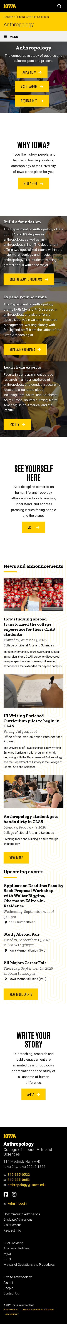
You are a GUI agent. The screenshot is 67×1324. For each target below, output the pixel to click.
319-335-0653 (19, 1180)
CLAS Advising (13, 1243)
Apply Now (30, 72)
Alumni (8, 1282)
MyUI (7, 1254)
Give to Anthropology (18, 1277)
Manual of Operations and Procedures (29, 1264)
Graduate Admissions (18, 1219)
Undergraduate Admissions (22, 1214)
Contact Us (11, 1293)
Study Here (31, 183)
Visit (31, 527)
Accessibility (12, 1314)
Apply (31, 1094)
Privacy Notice (11, 1309)
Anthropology (19, 24)
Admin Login (17, 1203)
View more (16, 857)
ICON (7, 1259)
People (8, 1288)
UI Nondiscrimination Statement (38, 1309)
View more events (20, 994)
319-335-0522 (19, 1175)
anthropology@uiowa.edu (27, 1185)
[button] (59, 6)
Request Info (29, 100)
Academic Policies (16, 1248)
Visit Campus (29, 86)
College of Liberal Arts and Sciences (26, 17)
